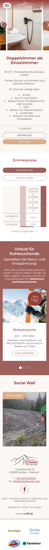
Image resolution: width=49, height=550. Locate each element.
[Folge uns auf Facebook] (24, 489)
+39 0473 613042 (26, 478)
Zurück (25, 128)
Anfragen (24, 135)
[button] (4, 25)
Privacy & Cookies (31, 507)
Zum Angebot (24, 353)
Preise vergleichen (23, 231)
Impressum (14, 507)
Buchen (24, 141)
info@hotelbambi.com (26, 481)
